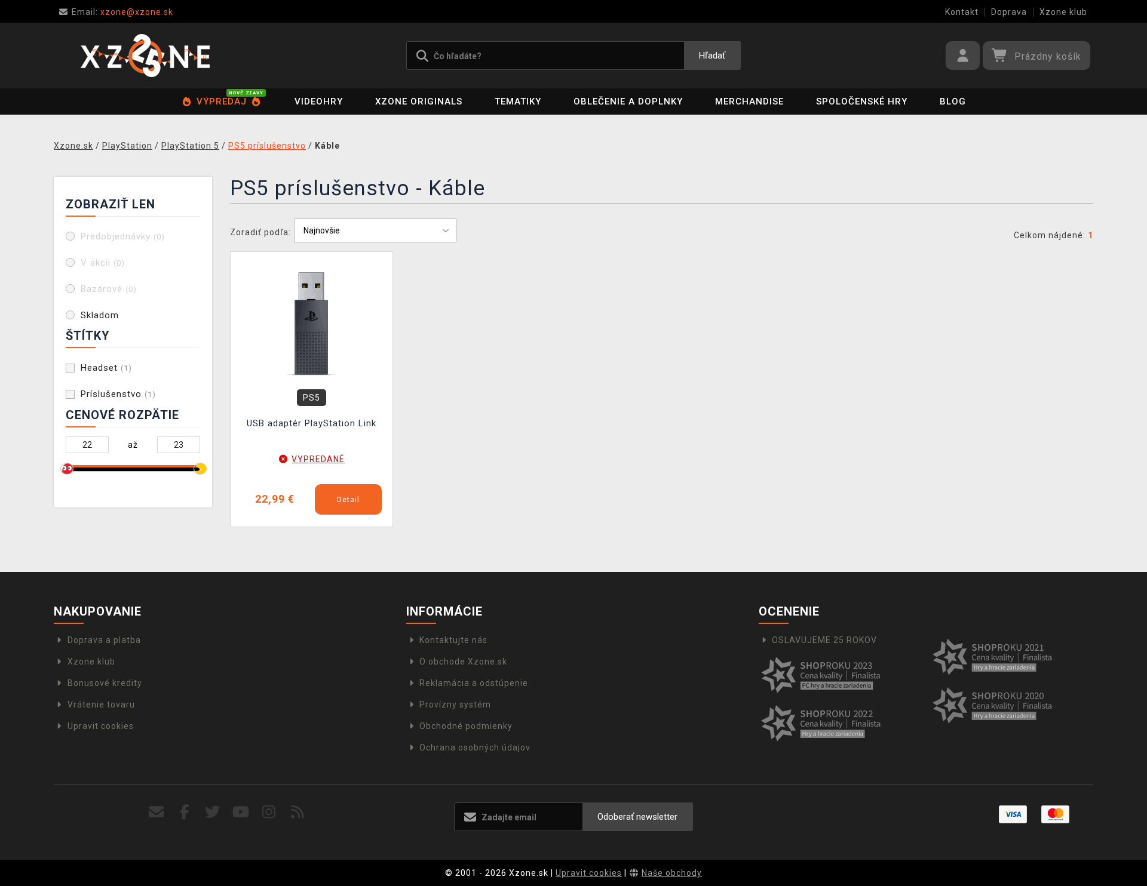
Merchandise (749, 101)
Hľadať (712, 55)
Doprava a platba (104, 640)
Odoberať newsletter (637, 816)
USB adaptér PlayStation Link (311, 423)
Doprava (1009, 12)
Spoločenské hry (861, 101)
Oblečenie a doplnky (628, 101)
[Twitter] (213, 812)
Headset (106, 367)
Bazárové (109, 289)
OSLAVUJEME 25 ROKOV (824, 640)
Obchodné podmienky (466, 726)
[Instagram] (269, 812)
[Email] (156, 812)
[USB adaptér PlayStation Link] (312, 323)
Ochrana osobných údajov (474, 747)
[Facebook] (185, 812)
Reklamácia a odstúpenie (473, 683)
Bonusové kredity (105, 683)
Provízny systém (455, 704)
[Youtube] (241, 812)
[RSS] (298, 812)
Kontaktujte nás (453, 640)
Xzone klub (1063, 12)
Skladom (100, 315)
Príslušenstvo (118, 394)
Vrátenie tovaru (101, 704)
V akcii (103, 262)
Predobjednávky (123, 236)
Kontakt (962, 12)
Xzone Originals (418, 101)
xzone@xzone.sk (122, 12)
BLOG (953, 101)
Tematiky (518, 101)
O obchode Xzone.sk (463, 661)
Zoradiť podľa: (260, 232)
